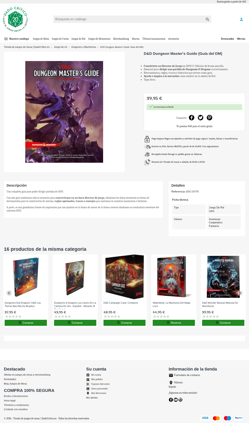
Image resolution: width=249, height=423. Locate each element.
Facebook (171, 400)
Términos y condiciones (16, 405)
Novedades (10, 379)
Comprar (25, 322)
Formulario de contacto (184, 375)
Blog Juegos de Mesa (15, 383)
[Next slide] (240, 293)
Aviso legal (10, 400)
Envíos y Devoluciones (16, 396)
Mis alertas (92, 397)
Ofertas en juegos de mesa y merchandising (27, 374)
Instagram (180, 400)
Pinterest (209, 117)
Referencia (178, 191)
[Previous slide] (9, 293)
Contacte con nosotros (16, 409)
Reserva (174, 322)
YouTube (176, 400)
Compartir (191, 117)
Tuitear (200, 117)
